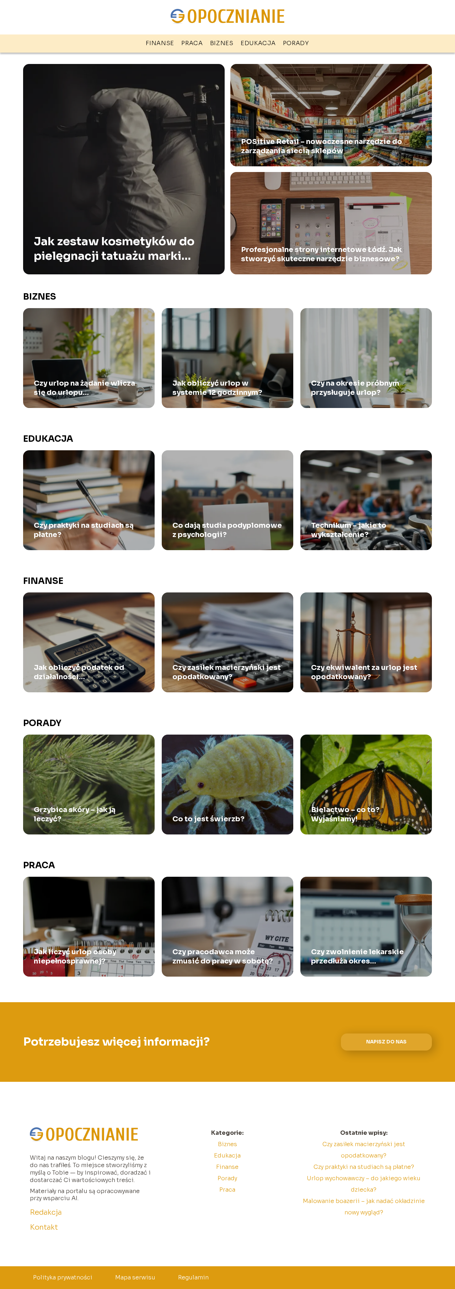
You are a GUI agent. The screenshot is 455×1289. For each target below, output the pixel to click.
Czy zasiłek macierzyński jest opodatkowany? (226, 672)
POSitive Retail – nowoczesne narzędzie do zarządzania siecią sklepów (321, 146)
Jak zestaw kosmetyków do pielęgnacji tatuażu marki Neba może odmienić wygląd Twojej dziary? (118, 248)
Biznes (222, 43)
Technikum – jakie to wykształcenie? (348, 530)
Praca (192, 43)
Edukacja (258, 43)
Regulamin (193, 1277)
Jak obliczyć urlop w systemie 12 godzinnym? (217, 388)
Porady (296, 43)
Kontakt (44, 1227)
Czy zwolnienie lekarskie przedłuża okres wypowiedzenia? (357, 956)
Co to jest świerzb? (208, 819)
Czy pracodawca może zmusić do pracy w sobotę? (222, 956)
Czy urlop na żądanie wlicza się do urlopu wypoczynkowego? (84, 388)
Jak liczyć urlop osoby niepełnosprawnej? (75, 956)
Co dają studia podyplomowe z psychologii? (227, 530)
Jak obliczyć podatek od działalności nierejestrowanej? (79, 672)
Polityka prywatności (62, 1277)
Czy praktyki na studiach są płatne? (84, 530)
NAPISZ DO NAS (386, 1042)
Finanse (160, 43)
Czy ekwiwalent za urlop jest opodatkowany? (364, 672)
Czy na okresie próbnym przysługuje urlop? (355, 388)
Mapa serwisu (135, 1277)
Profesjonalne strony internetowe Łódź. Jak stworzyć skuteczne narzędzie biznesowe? (321, 254)
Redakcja (46, 1212)
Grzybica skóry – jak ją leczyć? (75, 814)
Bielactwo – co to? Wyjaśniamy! (345, 814)
